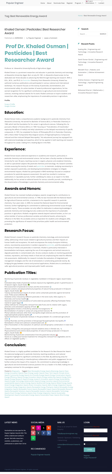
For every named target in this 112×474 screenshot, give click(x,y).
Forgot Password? (90, 458)
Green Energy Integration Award (16, 385)
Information (90, 3)
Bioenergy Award (57, 371)
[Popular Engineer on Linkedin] (48, 433)
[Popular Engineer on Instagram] (38, 428)
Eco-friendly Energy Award (39, 375)
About (49, 3)
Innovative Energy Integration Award (18, 387)
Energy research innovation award (40, 379)
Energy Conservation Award (60, 375)
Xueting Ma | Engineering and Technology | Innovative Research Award (90, 52)
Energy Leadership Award (51, 377)
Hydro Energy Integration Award (59, 385)
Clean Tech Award (51, 373)
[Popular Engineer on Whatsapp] (33, 438)
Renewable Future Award (28, 389)
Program (78, 3)
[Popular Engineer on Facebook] (43, 433)
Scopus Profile (10, 104)
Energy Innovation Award (32, 377)
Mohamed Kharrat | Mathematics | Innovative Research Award (91, 91)
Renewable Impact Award (47, 389)
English (90, 1)
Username (92, 426)
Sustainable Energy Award (29, 395)
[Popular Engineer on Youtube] (33, 428)
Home (43, 3)
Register (70, 3)
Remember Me (91, 444)
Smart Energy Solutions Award (21, 393)
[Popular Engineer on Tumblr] (38, 433)
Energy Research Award (18, 379)
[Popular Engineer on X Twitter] (43, 428)
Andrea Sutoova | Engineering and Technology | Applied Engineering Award (91, 82)
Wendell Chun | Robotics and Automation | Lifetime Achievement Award (91, 72)
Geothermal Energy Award (46, 383)
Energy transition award (49, 381)
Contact (101, 3)
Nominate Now (59, 3)
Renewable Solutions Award (20, 391)
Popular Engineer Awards (40, 454)
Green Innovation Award (38, 385)
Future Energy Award (28, 383)
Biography (16, 371)
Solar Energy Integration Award (44, 393)
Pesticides (26, 80)
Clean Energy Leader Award (34, 373)
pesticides (40, 166)
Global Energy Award (64, 383)
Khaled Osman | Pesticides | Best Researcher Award (35, 31)
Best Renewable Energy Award (39, 371)
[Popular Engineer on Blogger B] (48, 428)
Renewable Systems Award (41, 391)
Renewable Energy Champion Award (45, 387)
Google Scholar (10, 106)
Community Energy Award (19, 375)
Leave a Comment (50, 38)
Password (91, 435)
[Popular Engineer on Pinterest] (33, 433)
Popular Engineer (15, 2)
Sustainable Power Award (49, 395)
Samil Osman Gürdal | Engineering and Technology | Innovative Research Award (92, 62)
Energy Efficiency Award (13, 377)
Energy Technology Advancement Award (24, 381)
